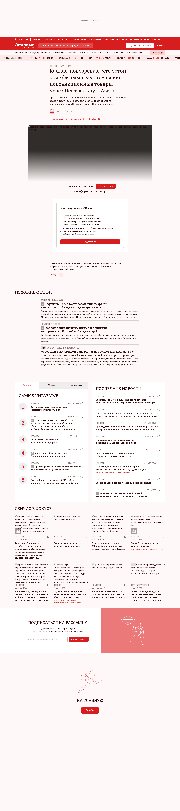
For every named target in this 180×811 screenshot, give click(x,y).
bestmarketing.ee (49, 39)
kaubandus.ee (109, 39)
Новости (45, 324)
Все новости (21, 52)
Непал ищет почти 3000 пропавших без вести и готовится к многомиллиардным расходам (109, 594)
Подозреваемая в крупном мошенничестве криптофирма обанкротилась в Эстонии (70, 594)
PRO (123, 52)
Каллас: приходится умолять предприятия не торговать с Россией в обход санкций (74, 329)
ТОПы (105, 52)
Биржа (34, 449)
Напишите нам (134, 52)
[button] (47, 639)
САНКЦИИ (54, 66)
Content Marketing (56, 348)
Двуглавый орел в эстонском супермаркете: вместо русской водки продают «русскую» (74, 305)
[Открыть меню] (27, 39)
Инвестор (46, 52)
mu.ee (153, 39)
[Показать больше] (159, 39)
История (114, 52)
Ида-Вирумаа (59, 52)
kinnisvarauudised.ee (124, 39)
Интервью (101, 436)
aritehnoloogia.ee (95, 39)
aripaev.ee (36, 39)
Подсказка (95, 52)
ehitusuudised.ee (64, 39)
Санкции (54, 275)
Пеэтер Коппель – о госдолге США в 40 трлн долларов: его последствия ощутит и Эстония (108, 546)
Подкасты (83, 52)
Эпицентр (34, 52)
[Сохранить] (82, 403)
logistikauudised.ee (141, 39)
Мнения (72, 52)
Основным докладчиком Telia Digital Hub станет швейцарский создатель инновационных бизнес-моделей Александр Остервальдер (88, 353)
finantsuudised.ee (79, 39)
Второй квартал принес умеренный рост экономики (124, 482)
